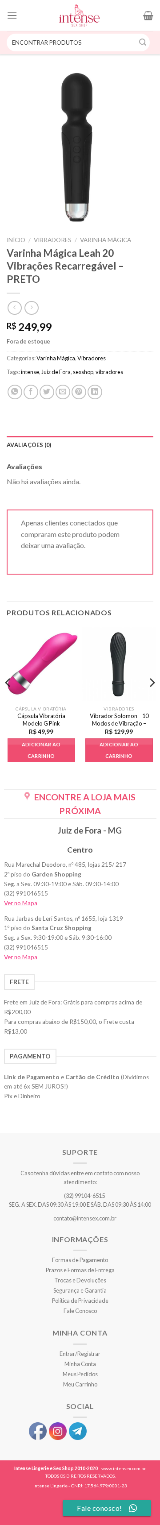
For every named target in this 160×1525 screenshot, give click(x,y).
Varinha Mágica (105, 239)
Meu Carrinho (80, 1384)
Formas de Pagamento (80, 1259)
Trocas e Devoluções (80, 1280)
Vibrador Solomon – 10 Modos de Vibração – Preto (119, 723)
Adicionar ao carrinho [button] (41, 750)
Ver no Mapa (20, 903)
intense (30, 371)
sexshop (83, 371)
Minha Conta (80, 1363)
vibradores (109, 371)
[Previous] (8, 700)
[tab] (80, 445)
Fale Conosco (80, 1310)
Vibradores (53, 239)
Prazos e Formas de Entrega (80, 1270)
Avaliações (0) (29, 444)
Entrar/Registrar (80, 1353)
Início (16, 239)
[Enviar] (143, 42)
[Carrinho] (148, 15)
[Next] (151, 700)
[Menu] (12, 15)
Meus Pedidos (80, 1374)
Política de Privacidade (80, 1300)
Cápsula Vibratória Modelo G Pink (41, 719)
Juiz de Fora (56, 371)
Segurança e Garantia (80, 1290)
